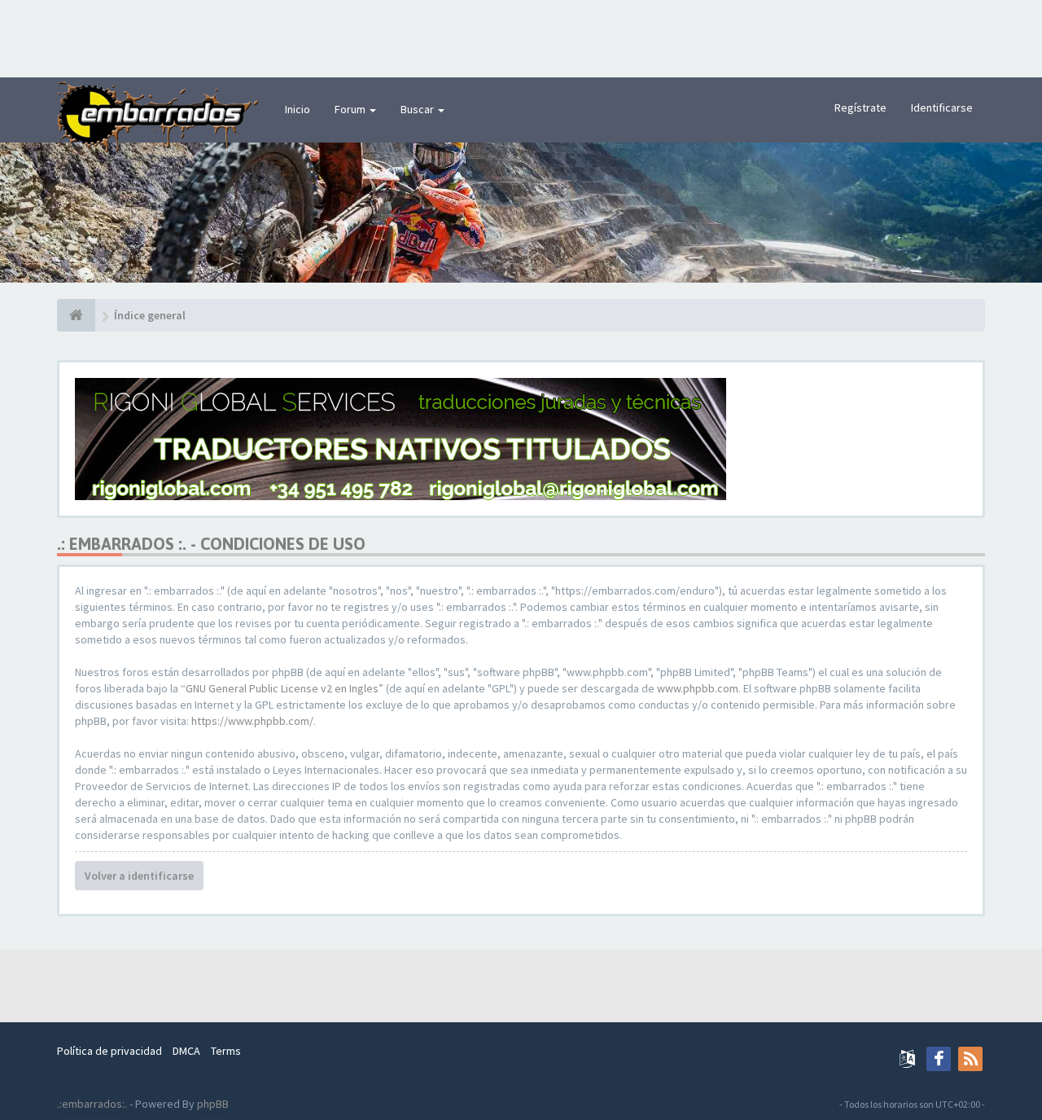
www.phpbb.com (697, 688)
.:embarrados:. (92, 1103)
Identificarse (942, 107)
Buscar (418, 109)
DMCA (186, 1050)
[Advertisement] (521, 36)
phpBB (213, 1103)
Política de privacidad (109, 1050)
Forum (351, 109)
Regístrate (860, 107)
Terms (226, 1050)
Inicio (297, 109)
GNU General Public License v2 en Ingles (282, 688)
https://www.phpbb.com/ (252, 721)
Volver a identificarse (139, 875)
